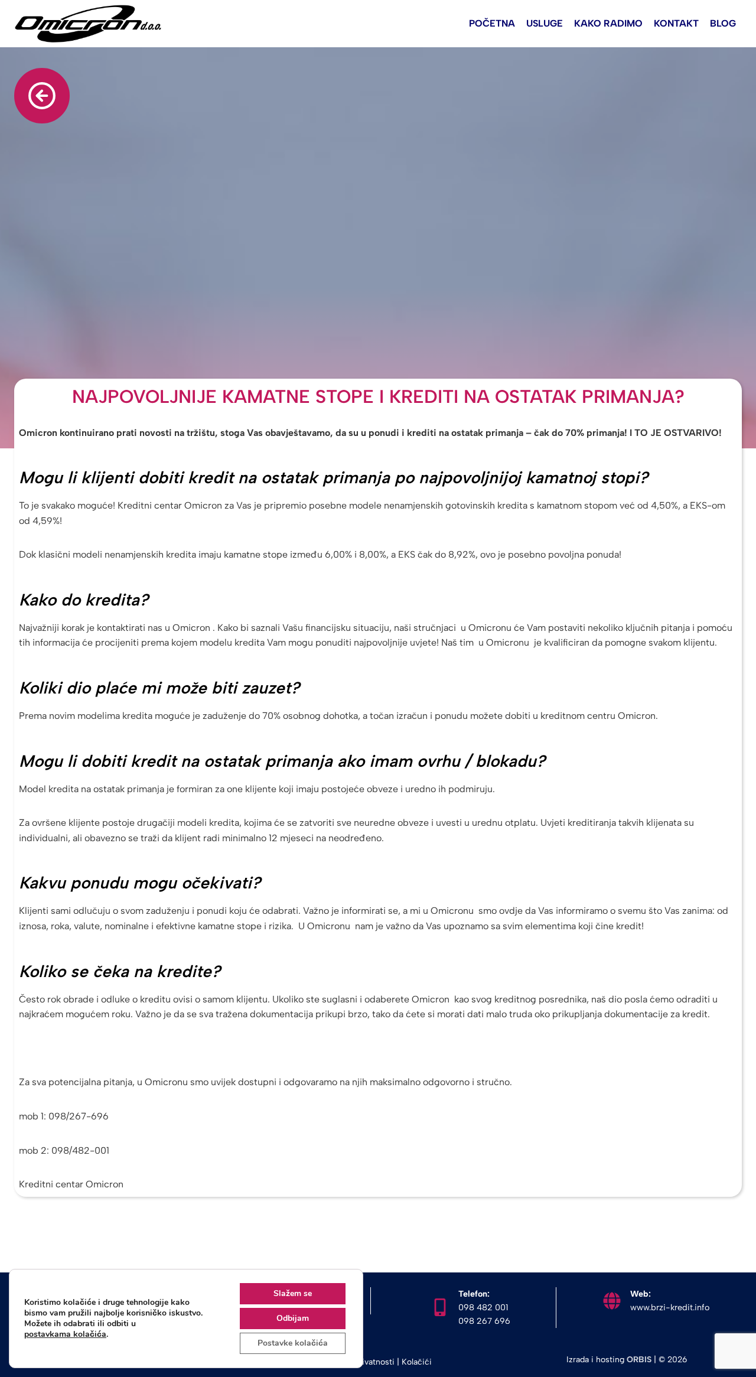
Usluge (544, 23)
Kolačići (417, 1362)
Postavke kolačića (293, 1343)
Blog (723, 23)
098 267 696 (484, 1321)
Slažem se (292, 1293)
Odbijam (292, 1318)
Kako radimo (608, 23)
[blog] (42, 95)
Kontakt (676, 23)
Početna (492, 23)
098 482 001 (483, 1307)
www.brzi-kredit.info (669, 1307)
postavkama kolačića (65, 1334)
